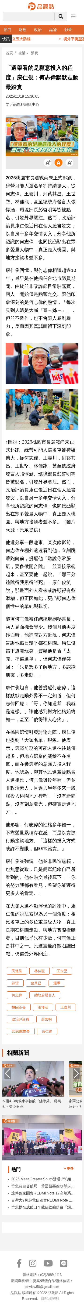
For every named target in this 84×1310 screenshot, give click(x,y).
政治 (38, 30)
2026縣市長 (21, 1031)
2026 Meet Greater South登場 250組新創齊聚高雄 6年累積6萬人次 (43, 1179)
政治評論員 (20, 1019)
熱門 (7, 30)
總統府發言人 (44, 995)
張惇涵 (43, 1007)
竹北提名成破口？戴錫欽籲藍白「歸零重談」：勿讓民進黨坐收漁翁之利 (43, 1207)
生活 (21, 53)
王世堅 (62, 971)
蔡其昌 (36, 983)
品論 (53, 30)
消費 (34, 53)
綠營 (15, 983)
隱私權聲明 (50, 1299)
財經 (22, 30)
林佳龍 (39, 971)
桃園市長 (19, 1007)
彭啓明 (46, 1019)
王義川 (65, 1007)
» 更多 (69, 1168)
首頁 (9, 53)
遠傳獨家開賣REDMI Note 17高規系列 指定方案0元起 (43, 1193)
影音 (68, 30)
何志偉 (17, 995)
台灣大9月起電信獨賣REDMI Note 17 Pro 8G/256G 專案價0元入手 (43, 1200)
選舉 (56, 983)
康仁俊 (47, 1031)
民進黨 (17, 971)
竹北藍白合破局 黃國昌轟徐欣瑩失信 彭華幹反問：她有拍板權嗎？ (43, 1186)
